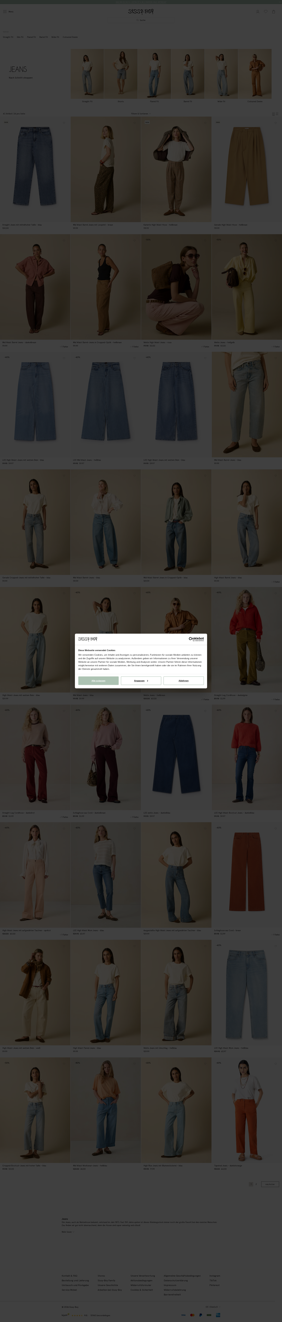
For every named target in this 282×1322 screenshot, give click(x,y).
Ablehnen (184, 680)
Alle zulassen (98, 680)
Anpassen (139, 680)
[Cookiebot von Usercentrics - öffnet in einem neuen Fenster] (191, 639)
